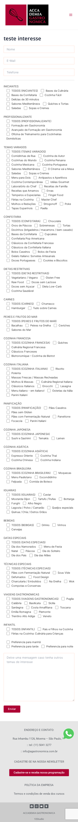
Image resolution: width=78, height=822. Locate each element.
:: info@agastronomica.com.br (39, 751)
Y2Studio (39, 819)
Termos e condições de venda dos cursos (39, 793)
